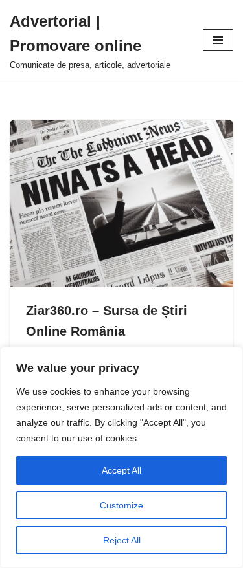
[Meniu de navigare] (218, 40)
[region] (121, 457)
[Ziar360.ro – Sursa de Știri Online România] (121, 203)
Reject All (122, 540)
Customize (121, 505)
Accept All (121, 470)
